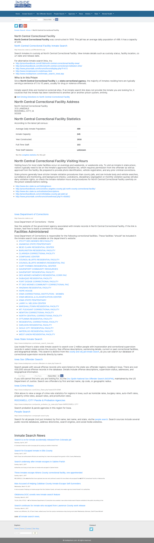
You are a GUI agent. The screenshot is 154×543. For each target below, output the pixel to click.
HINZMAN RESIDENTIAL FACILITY (35, 287)
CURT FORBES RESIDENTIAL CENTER (37, 266)
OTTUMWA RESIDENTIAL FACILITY (35, 319)
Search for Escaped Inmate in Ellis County (33, 450)
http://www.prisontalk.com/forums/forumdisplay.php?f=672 (42, 68)
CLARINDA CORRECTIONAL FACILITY (37, 253)
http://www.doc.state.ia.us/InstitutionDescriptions (37, 191)
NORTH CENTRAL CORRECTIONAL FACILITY (40, 315)
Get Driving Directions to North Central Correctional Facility (43, 97)
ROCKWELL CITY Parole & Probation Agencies (39, 400)
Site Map (36, 528)
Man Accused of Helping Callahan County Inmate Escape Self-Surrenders (47, 483)
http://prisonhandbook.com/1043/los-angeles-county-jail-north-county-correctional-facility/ (55, 189)
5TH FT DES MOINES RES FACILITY (36, 241)
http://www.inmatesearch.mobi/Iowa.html (34, 71)
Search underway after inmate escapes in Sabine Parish (39, 461)
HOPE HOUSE (25, 291)
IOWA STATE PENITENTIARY (32, 300)
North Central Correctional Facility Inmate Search (40, 45)
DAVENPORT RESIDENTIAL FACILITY (37, 272)
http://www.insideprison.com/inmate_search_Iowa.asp (40, 73)
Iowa (29, 30)
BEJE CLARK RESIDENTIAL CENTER (36, 247)
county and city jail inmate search (84, 352)
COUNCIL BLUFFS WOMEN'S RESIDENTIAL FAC (42, 263)
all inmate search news (29, 516)
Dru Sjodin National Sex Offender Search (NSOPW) (90, 378)
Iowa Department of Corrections (31, 214)
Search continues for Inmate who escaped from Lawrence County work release (49, 505)
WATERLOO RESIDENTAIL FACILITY (36, 331)
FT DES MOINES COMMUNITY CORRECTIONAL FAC (44, 284)
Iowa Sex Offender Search (28, 359)
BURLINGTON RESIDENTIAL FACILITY (37, 250)
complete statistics (29, 155)
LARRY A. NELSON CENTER (32, 303)
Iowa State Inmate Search (28, 339)
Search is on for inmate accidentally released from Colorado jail (42, 440)
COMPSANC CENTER (29, 256)
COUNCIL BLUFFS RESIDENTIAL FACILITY (39, 259)
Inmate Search (19, 30)
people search (101, 419)
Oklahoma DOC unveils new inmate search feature (37, 494)
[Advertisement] (88, 5)
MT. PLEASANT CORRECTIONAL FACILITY (39, 309)
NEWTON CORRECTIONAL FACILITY (36, 312)
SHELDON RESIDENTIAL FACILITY (35, 325)
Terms (22, 528)
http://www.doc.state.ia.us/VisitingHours (33, 186)
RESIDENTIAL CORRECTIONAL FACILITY (38, 322)
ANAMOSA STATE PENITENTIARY (35, 244)
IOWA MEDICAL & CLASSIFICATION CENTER (40, 297)
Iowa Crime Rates (24, 385)
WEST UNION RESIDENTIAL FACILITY (37, 334)
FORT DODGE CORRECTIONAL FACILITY (38, 281)
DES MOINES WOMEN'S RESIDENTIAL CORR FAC (43, 275)
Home (16, 528)
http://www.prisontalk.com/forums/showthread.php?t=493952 (43, 196)
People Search (22, 411)
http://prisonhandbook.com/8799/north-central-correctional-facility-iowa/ (47, 63)
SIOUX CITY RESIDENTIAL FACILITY (36, 328)
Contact (28, 528)
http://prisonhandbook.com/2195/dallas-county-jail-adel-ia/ (42, 194)
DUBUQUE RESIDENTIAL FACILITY (35, 278)
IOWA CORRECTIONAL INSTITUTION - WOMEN (41, 294)
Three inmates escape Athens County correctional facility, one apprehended (48, 472)
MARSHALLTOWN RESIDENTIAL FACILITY (39, 306)
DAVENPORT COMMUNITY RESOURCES (38, 269)
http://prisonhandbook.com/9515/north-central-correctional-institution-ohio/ (49, 66)
